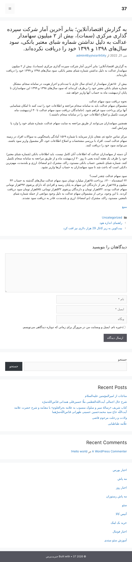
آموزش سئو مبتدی (115, 540)
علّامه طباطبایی (117, 423)
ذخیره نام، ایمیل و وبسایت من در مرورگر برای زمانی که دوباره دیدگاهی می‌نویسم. (72, 327)
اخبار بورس (120, 470)
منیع (124, 207)
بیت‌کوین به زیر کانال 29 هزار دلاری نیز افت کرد (92, 228)
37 (124, 8)
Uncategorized (112, 217)
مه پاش (122, 478)
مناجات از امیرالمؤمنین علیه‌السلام (106, 396)
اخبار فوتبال (120, 531)
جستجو (122, 359)
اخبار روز (121, 487)
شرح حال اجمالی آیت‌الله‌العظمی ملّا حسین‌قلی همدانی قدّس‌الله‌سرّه (84, 401)
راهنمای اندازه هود (111, 223)
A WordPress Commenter (109, 451)
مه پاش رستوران (116, 496)
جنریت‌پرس (52, 556)
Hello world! (79, 451)
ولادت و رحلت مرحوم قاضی (109, 417)
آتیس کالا (121, 514)
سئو (124, 505)
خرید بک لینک (119, 522)
